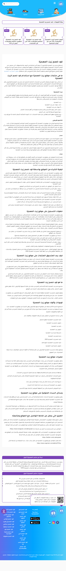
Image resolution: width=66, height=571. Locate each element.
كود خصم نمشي (23, 526)
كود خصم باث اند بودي (8, 512)
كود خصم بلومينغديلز (22, 547)
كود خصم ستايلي (8, 524)
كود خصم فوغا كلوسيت (8, 533)
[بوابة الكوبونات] (61, 4)
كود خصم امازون (23, 517)
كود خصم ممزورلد (8, 536)
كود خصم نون (23, 509)
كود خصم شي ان (22, 534)
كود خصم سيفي (23, 530)
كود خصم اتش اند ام (8, 509)
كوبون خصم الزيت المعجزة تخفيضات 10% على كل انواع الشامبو (54, 41)
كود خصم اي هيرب (8, 521)
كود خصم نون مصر (23, 513)
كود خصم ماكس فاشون (9, 515)
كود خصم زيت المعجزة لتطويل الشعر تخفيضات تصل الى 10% (13, 41)
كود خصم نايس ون (23, 543)
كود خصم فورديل (23, 539)
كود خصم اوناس (9, 519)
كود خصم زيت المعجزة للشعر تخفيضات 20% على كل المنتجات (33, 41)
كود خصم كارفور (23, 521)
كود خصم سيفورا (8, 527)
